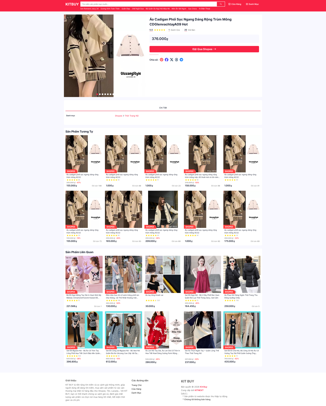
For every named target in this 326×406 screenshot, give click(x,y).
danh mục (136, 392)
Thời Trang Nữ (132, 115)
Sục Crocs (192, 9)
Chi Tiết (163, 107)
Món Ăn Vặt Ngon (179, 9)
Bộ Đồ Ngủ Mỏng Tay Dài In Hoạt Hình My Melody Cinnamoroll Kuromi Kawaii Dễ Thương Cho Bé (83, 297)
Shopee (119, 115)
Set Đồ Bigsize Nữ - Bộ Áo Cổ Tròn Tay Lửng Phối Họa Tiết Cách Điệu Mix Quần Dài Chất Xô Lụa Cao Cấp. (83, 353)
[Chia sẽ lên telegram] (181, 59)
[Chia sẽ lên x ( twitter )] (171, 59)
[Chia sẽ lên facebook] (166, 59)
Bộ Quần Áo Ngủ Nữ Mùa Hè (158, 9)
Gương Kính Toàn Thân (110, 9)
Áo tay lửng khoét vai (154, 295)
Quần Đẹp (126, 9)
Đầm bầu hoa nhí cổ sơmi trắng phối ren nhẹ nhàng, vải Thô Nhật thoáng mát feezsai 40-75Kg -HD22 (122, 297)
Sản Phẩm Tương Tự (79, 131)
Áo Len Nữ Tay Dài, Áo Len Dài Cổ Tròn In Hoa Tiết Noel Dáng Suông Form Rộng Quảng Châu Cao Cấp (162, 353)
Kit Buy (203, 387)
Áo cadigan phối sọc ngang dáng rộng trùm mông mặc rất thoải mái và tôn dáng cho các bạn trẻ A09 (202, 177)
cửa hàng (136, 389)
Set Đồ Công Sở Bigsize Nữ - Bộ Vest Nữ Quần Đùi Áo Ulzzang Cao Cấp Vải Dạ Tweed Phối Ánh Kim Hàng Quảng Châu (123, 353)
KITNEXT (199, 390)
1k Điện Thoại (204, 9)
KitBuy (72, 4)
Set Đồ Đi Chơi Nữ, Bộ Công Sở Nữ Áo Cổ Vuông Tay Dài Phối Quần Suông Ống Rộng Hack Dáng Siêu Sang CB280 (241, 353)
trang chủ (136, 385)
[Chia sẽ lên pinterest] (161, 59)
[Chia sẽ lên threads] (176, 59)
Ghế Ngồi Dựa (138, 9)
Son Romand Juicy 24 (89, 9)
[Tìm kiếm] (221, 4)
